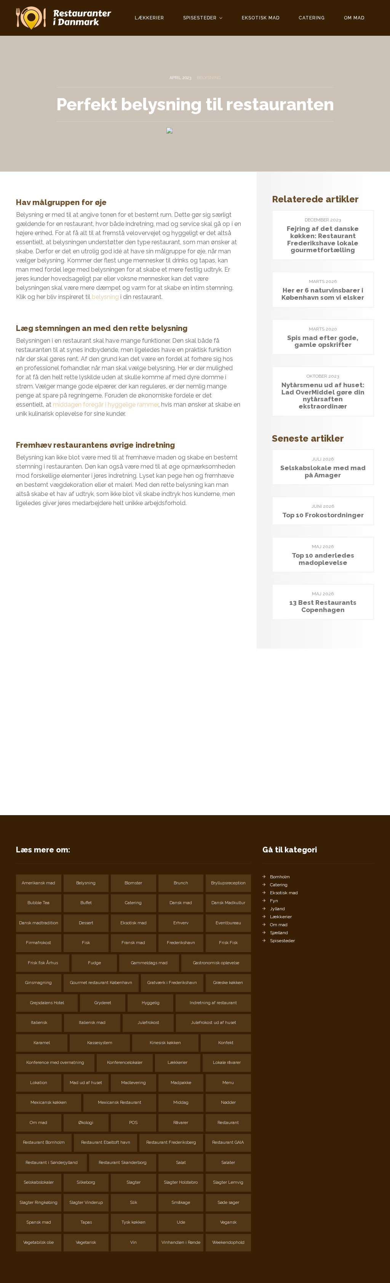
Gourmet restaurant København (101, 982)
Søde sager (228, 1202)
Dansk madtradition (38, 923)
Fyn (274, 900)
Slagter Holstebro (181, 1182)
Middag (181, 1102)
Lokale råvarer (227, 1062)
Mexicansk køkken (48, 1102)
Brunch (181, 883)
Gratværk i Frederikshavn (172, 982)
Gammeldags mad (149, 962)
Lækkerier (149, 18)
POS (133, 1122)
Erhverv (181, 923)
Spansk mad (38, 1222)
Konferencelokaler (124, 1062)
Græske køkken (228, 982)
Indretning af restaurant (213, 1002)
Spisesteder (200, 18)
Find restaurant (49, 773)
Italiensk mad (92, 1022)
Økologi (85, 1122)
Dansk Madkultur (228, 902)
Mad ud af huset (86, 1082)
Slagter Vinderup (86, 1202)
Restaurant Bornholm (44, 1142)
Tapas (86, 1222)
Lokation (38, 1082)
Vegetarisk (86, 1242)
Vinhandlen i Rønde (180, 1242)
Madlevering (133, 1082)
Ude (181, 1222)
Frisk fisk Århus (43, 962)
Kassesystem (99, 1042)
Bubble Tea (38, 902)
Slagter (133, 1182)
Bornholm (280, 876)
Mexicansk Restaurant (119, 1102)
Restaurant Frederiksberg (171, 1142)
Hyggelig (151, 1002)
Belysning (209, 77)
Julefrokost (148, 1022)
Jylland (277, 908)
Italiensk (39, 1022)
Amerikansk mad (38, 883)
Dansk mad (180, 902)
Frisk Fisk (228, 942)
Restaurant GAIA (228, 1142)
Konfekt (225, 1042)
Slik (133, 1202)
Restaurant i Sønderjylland (52, 1162)
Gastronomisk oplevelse (216, 962)
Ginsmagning (38, 982)
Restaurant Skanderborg (123, 1162)
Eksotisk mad (261, 18)
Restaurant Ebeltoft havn (105, 1142)
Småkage (180, 1202)
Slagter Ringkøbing (38, 1202)
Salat (181, 1162)
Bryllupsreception (228, 883)
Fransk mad (133, 942)
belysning (105, 296)
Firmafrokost (38, 942)
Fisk (86, 942)
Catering (312, 18)
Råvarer (180, 1122)
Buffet (86, 902)
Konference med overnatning (55, 1062)
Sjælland (279, 932)
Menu (228, 1082)
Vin (133, 1242)
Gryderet (102, 1002)
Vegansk (228, 1222)
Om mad (354, 18)
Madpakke (181, 1082)
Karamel (42, 1042)
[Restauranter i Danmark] (63, 18)
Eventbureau (228, 923)
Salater (228, 1162)
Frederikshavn (181, 942)
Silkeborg (86, 1182)
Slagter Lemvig (228, 1182)
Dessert (86, 923)
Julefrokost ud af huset (213, 1022)
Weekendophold (228, 1242)
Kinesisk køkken (165, 1042)
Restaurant (228, 1122)
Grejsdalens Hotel (47, 1002)
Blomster (133, 883)
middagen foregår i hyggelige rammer (105, 404)
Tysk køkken (133, 1222)
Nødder (228, 1102)
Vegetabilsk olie (38, 1242)
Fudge (94, 962)
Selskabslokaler (39, 1182)
